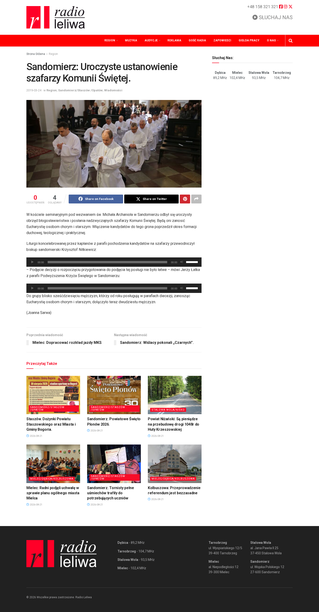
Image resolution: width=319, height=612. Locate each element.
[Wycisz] (181, 262)
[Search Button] (291, 40)
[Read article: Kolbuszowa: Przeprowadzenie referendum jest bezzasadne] (175, 464)
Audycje (151, 40)
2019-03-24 (33, 90)
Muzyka (131, 40)
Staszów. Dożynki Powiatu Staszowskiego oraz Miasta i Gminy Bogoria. (50, 424)
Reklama (174, 40)
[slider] (192, 261)
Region (109, 40)
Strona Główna (35, 54)
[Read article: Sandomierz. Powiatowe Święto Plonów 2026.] (114, 395)
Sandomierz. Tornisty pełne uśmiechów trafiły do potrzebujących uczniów (110, 493)
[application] (114, 262)
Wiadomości (113, 90)
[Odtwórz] (32, 262)
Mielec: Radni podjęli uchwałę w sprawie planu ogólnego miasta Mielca (52, 493)
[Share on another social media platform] (196, 199)
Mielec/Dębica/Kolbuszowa (51, 478)
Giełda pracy (249, 40)
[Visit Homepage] (55, 17)
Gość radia (197, 40)
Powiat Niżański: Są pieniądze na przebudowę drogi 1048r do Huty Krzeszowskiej (173, 424)
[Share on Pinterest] (185, 199)
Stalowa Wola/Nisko (168, 409)
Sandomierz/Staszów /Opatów (80, 90)
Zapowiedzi (222, 40)
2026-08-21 (35, 436)
